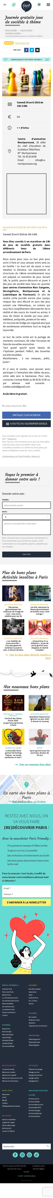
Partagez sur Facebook (26, 415)
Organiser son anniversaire (38, 1026)
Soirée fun (32, 1023)
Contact (5, 1015)
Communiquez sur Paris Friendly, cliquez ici (21, 456)
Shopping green (34, 1045)
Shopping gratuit (34, 1039)
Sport (40, 748)
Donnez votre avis (22, 43)
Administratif (6, 1128)
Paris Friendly (11, 30)
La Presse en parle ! (38, 1166)
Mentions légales (38, 1169)
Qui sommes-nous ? (14, 1169)
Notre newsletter (7, 1004)
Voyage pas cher (34, 1072)
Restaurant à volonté (9, 1075)
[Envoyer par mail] (37, 50)
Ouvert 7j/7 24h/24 (8, 1131)
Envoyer (26, 554)
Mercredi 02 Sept (7, 1035)
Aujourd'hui (6, 1029)
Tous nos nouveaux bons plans (35, 764)
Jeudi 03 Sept (6, 1037)
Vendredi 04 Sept (8, 1040)
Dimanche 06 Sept (8, 1046)
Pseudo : (5, 500)
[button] (14, 4)
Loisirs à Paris (26, 30)
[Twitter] (32, 50)
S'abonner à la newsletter (26, 902)
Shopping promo (34, 1042)
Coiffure (5, 1103)
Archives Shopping (35, 1113)
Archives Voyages (34, 1110)
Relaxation (5, 1094)
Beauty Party (6, 995)
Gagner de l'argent (8, 1122)
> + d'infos (23, 127)
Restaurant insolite (8, 1072)
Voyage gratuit (33, 1081)
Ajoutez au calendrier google (28, 423)
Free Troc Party (7, 989)
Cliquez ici (12, 438)
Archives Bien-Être (35, 1108)
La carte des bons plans (10, 998)
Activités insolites (13, 33)
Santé (4, 1097)
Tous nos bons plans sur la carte (28, 801)
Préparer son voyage (35, 1069)
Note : (4, 512)
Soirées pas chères (13, 748)
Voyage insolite (34, 1078)
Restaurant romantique (10, 1081)
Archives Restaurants (36, 1105)
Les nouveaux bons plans (10, 1001)
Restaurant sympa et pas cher (12, 1078)
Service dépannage (8, 1125)
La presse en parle (8, 1009)
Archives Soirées (34, 1102)
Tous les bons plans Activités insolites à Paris (30, 656)
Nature (31, 1004)
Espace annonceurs (8, 1012)
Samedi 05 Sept (7, 1043)
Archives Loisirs (34, 1099)
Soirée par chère (34, 1020)
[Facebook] (26, 50)
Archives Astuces (34, 1116)
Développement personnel (11, 1106)
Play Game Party (8, 992)
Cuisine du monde (8, 1069)
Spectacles (32, 992)
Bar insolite (32, 1017)
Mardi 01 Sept (6, 1032)
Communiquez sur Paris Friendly (14, 1166)
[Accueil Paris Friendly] (26, 5)
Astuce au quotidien (9, 1119)
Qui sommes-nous (8, 1007)
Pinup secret (26, 1180)
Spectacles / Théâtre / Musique (13, 714)
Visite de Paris (33, 998)
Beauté (4, 1100)
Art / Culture (33, 1001)
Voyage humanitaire (35, 1075)
